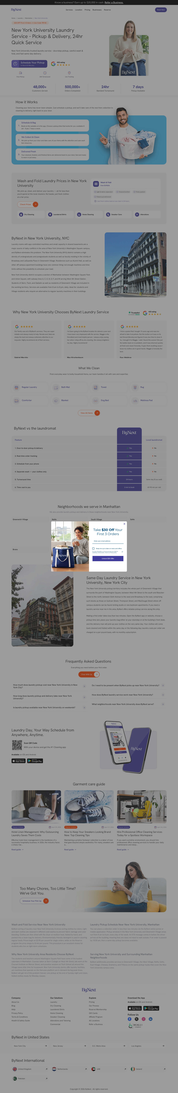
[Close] (124, 523)
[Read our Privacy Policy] (122, 551)
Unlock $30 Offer (108, 558)
